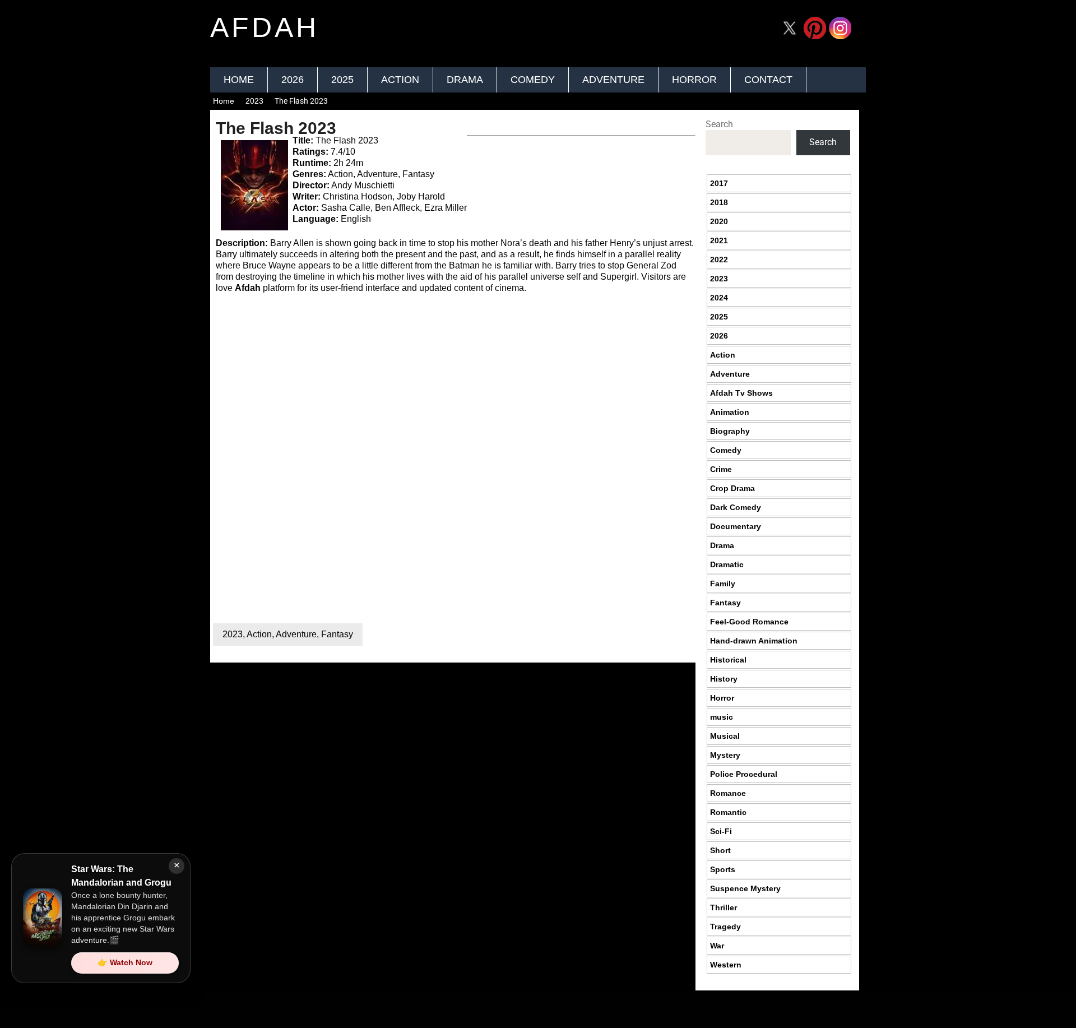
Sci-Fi (721, 831)
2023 (254, 100)
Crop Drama (732, 488)
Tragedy (725, 926)
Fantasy (337, 634)
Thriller (723, 907)
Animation (729, 412)
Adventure (613, 79)
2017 (719, 183)
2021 (719, 240)
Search (719, 124)
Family (722, 583)
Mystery (725, 755)
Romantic (728, 812)
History (724, 678)
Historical (728, 659)
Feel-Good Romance (749, 621)
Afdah (248, 288)
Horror (694, 79)
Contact (768, 79)
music (721, 716)
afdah (264, 27)
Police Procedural (743, 774)
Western (725, 964)
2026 (292, 79)
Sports (722, 869)
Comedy (533, 79)
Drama (465, 79)
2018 (719, 202)
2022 (719, 259)
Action (400, 79)
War (717, 945)
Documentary (735, 526)
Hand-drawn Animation (753, 640)
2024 (719, 297)
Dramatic (727, 564)
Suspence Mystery (745, 888)
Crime (721, 469)
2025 (342, 79)
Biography (730, 431)
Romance (728, 793)
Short (720, 850)
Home (239, 79)
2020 (719, 221)
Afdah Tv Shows (741, 392)
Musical (725, 735)
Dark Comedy (735, 507)
